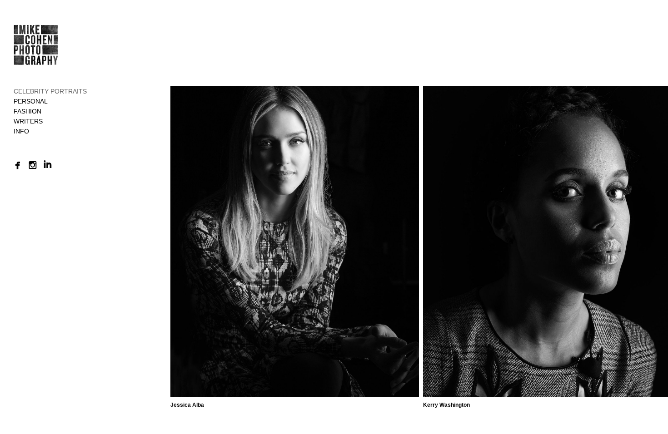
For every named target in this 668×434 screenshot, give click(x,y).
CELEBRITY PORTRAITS (50, 91)
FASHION (27, 111)
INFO (21, 131)
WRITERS (28, 121)
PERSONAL (31, 101)
